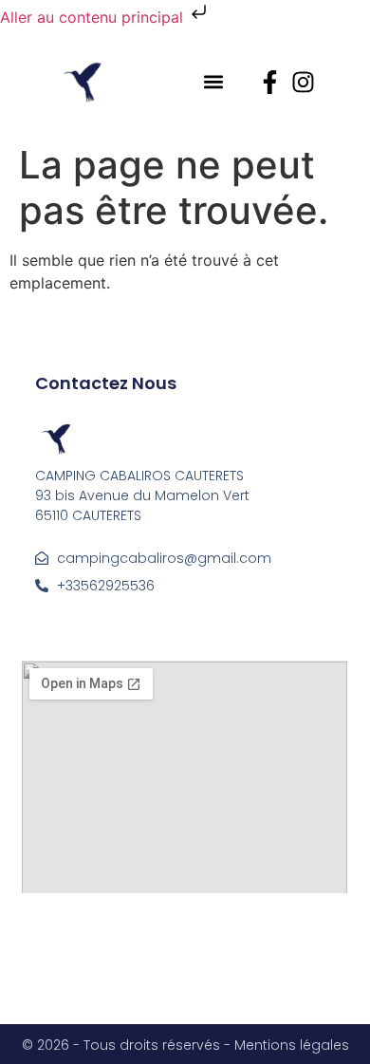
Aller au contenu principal (94, 17)
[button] (214, 82)
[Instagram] (303, 82)
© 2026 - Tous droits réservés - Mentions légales (185, 1045)
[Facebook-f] (270, 82)
